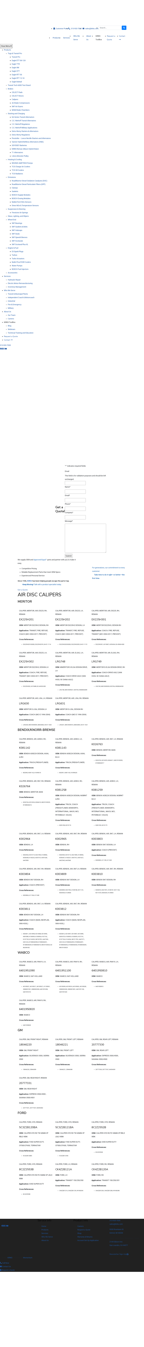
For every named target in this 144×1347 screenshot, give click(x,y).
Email (103, 396)
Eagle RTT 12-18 (18, 78)
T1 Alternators (17, 152)
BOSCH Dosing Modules (21, 198)
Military (11, 308)
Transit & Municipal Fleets (18, 294)
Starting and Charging (16, 113)
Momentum (27, 1258)
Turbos (14, 255)
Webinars (11, 329)
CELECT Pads (17, 92)
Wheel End (12, 220)
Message (105, 422)
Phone (104, 405)
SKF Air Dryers (17, 106)
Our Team (11, 315)
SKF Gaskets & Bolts (19, 227)
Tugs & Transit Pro (15, 53)
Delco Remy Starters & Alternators (25, 131)
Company (105, 413)
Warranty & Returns (84, 1237)
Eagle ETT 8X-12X (19, 60)
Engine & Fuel (13, 248)
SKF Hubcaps (17, 230)
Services (66, 38)
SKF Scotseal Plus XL (20, 244)
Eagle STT (16, 71)
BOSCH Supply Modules (21, 195)
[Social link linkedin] (2, 349)
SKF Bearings (17, 223)
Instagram (105, 372)
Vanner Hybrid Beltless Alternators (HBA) (28, 142)
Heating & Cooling (15, 159)
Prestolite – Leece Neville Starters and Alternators (31, 138)
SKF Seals (16, 234)
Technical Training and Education (20, 333)
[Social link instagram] (4, 349)
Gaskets (15, 191)
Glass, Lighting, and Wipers (18, 216)
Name (104, 388)
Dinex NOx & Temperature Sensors (25, 205)
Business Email (45, 1319)
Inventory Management (17, 287)
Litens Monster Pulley (20, 156)
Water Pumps (17, 266)
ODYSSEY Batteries (19, 145)
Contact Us (6, 1266)
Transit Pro (16, 57)
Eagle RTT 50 (17, 75)
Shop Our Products (100, 1208)
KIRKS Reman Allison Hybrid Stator (25, 149)
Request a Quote (11, 336)
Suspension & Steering (16, 209)
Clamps (15, 188)
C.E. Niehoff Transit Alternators (24, 121)
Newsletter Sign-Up (118, 1254)
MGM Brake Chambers (20, 110)
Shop (79, 1233)
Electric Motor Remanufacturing (20, 283)
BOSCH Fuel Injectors (20, 269)
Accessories (12, 273)
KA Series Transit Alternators (23, 117)
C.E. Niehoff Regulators (21, 124)
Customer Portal (62, 29)
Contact (7, 340)
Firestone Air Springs (20, 213)
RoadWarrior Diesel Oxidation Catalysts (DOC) (29, 181)
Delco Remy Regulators (21, 135)
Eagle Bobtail (17, 82)
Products (56, 38)
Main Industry (8, 1328)
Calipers (15, 99)
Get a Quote (23, 590)
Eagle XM (15, 68)
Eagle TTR (16, 64)
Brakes (10, 89)
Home (20, 352)
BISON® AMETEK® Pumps (22, 163)
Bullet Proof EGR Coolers (21, 262)
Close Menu (5, 46)
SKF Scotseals (17, 241)
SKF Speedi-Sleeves (19, 237)
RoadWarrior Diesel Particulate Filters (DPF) (28, 184)
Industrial (11, 301)
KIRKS (29, 581)
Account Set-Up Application (88, 1240)
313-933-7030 (76, 29)
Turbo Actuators (18, 259)
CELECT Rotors (18, 96)
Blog (9, 326)
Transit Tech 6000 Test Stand (19, 85)
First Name (8, 1310)
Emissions (12, 177)
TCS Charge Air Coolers (21, 167)
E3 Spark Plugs (17, 251)
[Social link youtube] (6, 349)
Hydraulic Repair (14, 280)
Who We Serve (76, 38)
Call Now (5, 1263)
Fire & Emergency (14, 304)
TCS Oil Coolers (18, 170)
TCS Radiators (17, 174)
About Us (88, 38)
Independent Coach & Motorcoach (21, 297)
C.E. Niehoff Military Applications (24, 128)
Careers (11, 319)
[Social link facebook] (1, 349)
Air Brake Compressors (21, 103)
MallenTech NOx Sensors (21, 202)
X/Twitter (7, 1296)
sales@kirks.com (91, 29)
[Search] (124, 28)
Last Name (7, 1319)
